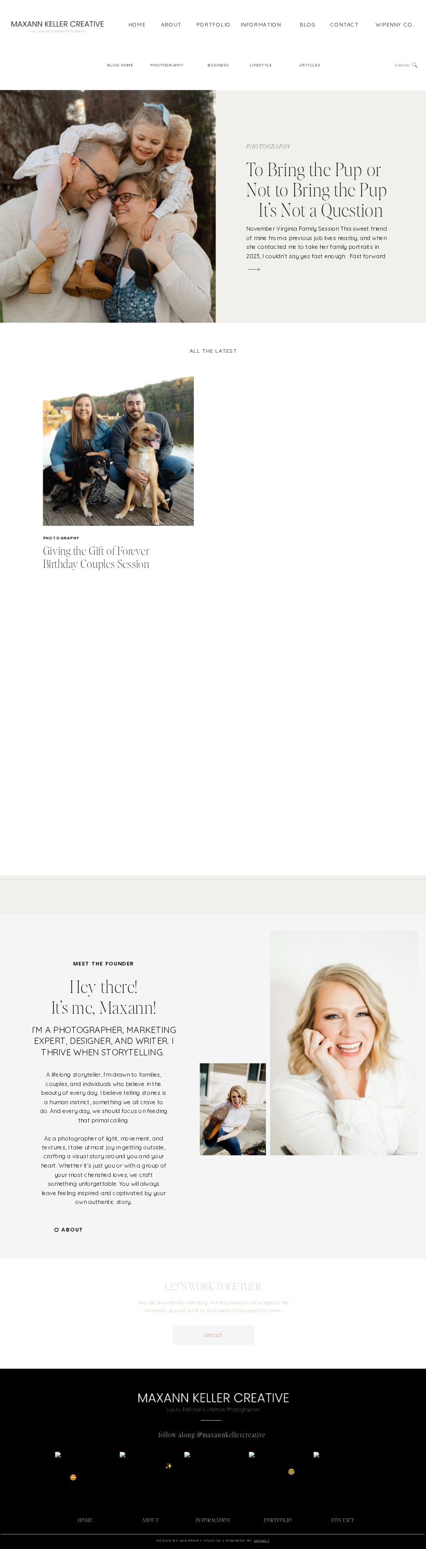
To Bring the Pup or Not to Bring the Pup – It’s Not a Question (317, 189)
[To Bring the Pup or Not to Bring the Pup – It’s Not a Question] (253, 269)
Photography (268, 147)
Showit (262, 1540)
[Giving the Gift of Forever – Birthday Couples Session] (118, 450)
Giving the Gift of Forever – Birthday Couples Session (100, 557)
